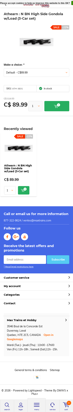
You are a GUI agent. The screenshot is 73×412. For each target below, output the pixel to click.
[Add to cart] (56, 106)
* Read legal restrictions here (19, 266)
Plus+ (34, 394)
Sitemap (55, 370)
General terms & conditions (31, 370)
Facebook (7, 236)
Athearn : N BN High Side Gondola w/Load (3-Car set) (18, 168)
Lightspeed (35, 390)
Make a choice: (14, 64)
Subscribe (58, 259)
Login (21, 409)
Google (15, 236)
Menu (36, 409)
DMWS (61, 390)
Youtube (24, 236)
